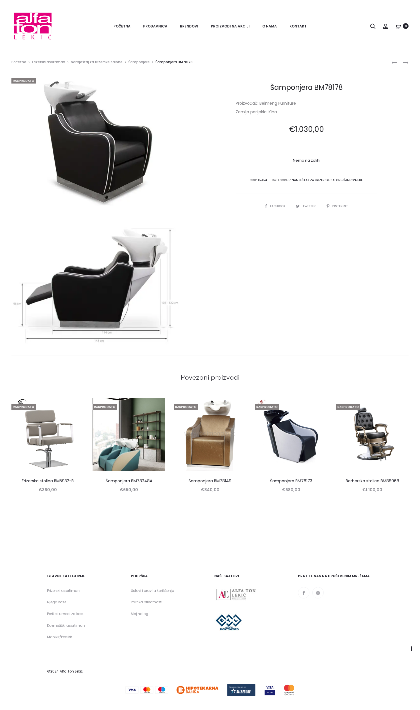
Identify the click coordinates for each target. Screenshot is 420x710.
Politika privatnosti (146, 602)
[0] (398, 26)
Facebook (278, 206)
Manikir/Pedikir (59, 636)
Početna (122, 26)
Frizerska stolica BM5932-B (48, 481)
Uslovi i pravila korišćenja (152, 590)
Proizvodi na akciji (230, 26)
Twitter (310, 206)
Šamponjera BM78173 (291, 481)
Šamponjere (139, 62)
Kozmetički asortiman (66, 625)
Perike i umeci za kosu (66, 613)
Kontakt (298, 26)
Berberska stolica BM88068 (372, 481)
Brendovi (189, 26)
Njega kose (56, 602)
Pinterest (340, 206)
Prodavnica (155, 26)
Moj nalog (139, 613)
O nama (269, 26)
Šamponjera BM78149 (210, 481)
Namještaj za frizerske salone (97, 62)
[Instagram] (318, 592)
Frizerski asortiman (48, 62)
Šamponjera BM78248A (129, 481)
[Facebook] (303, 592)
